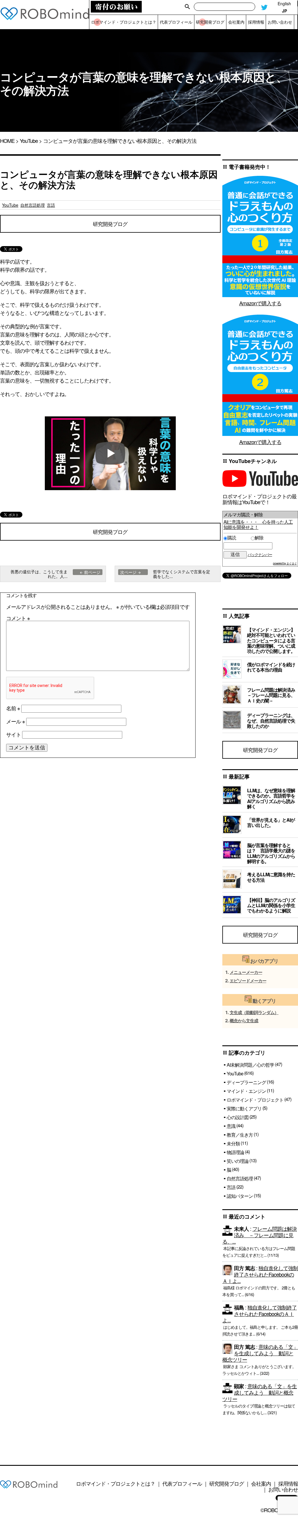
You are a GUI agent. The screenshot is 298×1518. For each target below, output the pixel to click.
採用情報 (288, 1483)
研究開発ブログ (110, 223)
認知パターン (240, 1196)
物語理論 (235, 1152)
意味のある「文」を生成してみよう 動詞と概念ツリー (260, 1353)
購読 (238, 537)
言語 (51, 205)
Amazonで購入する (260, 303)
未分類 (233, 1143)
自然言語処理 (32, 205)
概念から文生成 (244, 1020)
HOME (7, 140)
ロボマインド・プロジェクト (255, 1099)
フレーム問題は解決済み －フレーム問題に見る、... (259, 1235)
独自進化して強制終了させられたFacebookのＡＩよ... (260, 1274)
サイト (13, 734)
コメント (18, 618)
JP (284, 11)
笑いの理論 (238, 1161)
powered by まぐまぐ (285, 563)
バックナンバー (260, 554)
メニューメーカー (246, 972)
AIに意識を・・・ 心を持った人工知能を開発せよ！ (258, 524)
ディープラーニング (246, 1082)
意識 (231, 1126)
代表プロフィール (182, 1483)
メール (15, 721)
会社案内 (261, 1483)
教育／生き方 (240, 1134)
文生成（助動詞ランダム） (254, 1012)
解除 (259, 537)
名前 (13, 708)
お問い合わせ (283, 1489)
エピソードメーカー (248, 981)
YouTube (29, 140)
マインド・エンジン (246, 1091)
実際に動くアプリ (244, 1108)
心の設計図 (238, 1117)
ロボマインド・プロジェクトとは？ (115, 1483)
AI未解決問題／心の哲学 (250, 1064)
